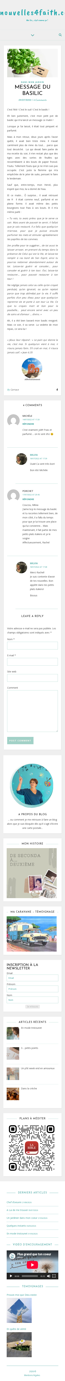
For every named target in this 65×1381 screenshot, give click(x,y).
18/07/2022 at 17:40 (38, 567)
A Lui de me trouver (17, 1210)
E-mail (11, 655)
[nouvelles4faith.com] (32, 15)
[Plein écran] (54, 1276)
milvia (34, 454)
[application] (32, 1264)
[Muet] (48, 1276)
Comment (12, 687)
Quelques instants (16, 1225)
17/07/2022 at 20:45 (31, 494)
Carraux (14, 389)
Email (9, 973)
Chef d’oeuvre (14, 1202)
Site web (11, 671)
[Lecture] (11, 1276)
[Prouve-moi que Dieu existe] (19, 1310)
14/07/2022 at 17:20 (31, 419)
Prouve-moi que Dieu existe (22, 1295)
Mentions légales (32, 1375)
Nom (11, 639)
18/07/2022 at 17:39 (38, 458)
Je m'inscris (32, 1006)
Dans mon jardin (32, 82)
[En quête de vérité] (19, 1345)
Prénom (11, 984)
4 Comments (39, 100)
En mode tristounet (17, 1233)
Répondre (28, 423)
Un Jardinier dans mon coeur (22, 1217)
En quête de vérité (16, 1329)
